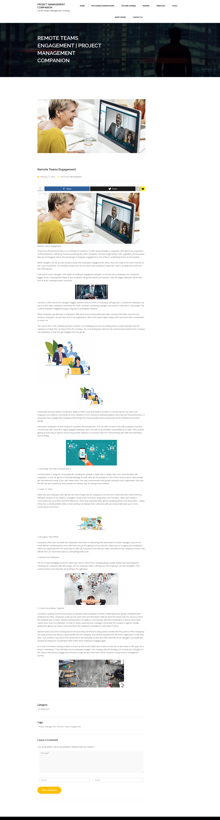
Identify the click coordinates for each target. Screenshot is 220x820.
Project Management (47, 726)
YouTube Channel (128, 6)
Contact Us (138, 17)
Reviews (146, 6)
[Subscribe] (142, 188)
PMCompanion (75, 176)
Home (82, 6)
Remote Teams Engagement (56, 169)
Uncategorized (43, 709)
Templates (160, 6)
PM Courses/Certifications (102, 6)
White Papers (120, 17)
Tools (174, 6)
